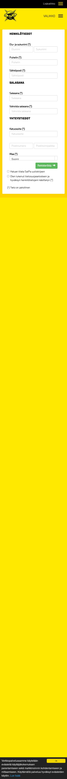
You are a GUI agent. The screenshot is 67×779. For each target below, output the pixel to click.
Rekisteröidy (45, 165)
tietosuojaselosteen (36, 176)
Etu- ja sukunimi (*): (20, 44)
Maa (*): (14, 154)
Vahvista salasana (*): (21, 106)
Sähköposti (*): (17, 70)
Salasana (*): (16, 93)
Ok (56, 761)
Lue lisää (15, 775)
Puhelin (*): (16, 57)
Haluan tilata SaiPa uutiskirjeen (27, 171)
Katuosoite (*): (17, 129)
